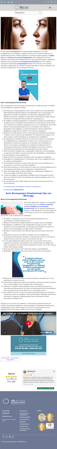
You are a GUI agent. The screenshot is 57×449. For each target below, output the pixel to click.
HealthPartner (21, 441)
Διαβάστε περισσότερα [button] (27, 384)
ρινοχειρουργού (22, 63)
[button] (50, 7)
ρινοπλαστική (14, 51)
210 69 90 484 (8, 189)
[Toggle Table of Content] (39, 13)
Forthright (13, 441)
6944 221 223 (19, 189)
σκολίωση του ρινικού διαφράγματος (20, 57)
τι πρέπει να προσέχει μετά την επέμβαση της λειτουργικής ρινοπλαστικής (38, 206)
